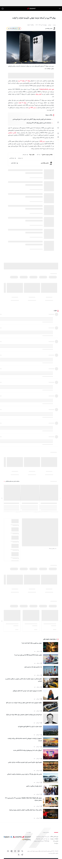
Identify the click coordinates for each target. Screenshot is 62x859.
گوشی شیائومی (12, 133)
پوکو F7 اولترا (22, 103)
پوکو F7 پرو (21, 81)
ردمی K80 (42, 141)
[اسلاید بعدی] (2, 498)
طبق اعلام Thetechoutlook (46, 89)
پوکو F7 (28, 81)
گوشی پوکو (38, 94)
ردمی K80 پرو (32, 108)
